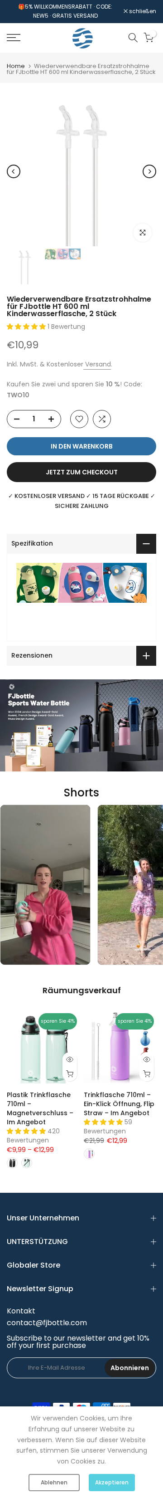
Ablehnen (54, 1482)
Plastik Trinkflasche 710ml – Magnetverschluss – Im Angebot (40, 1108)
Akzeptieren (112, 1482)
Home (16, 66)
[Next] (149, 171)
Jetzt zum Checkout (82, 472)
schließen (142, 11)
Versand (97, 364)
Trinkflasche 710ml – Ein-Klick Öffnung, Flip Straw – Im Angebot (119, 1103)
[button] (27, 326)
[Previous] (13, 171)
